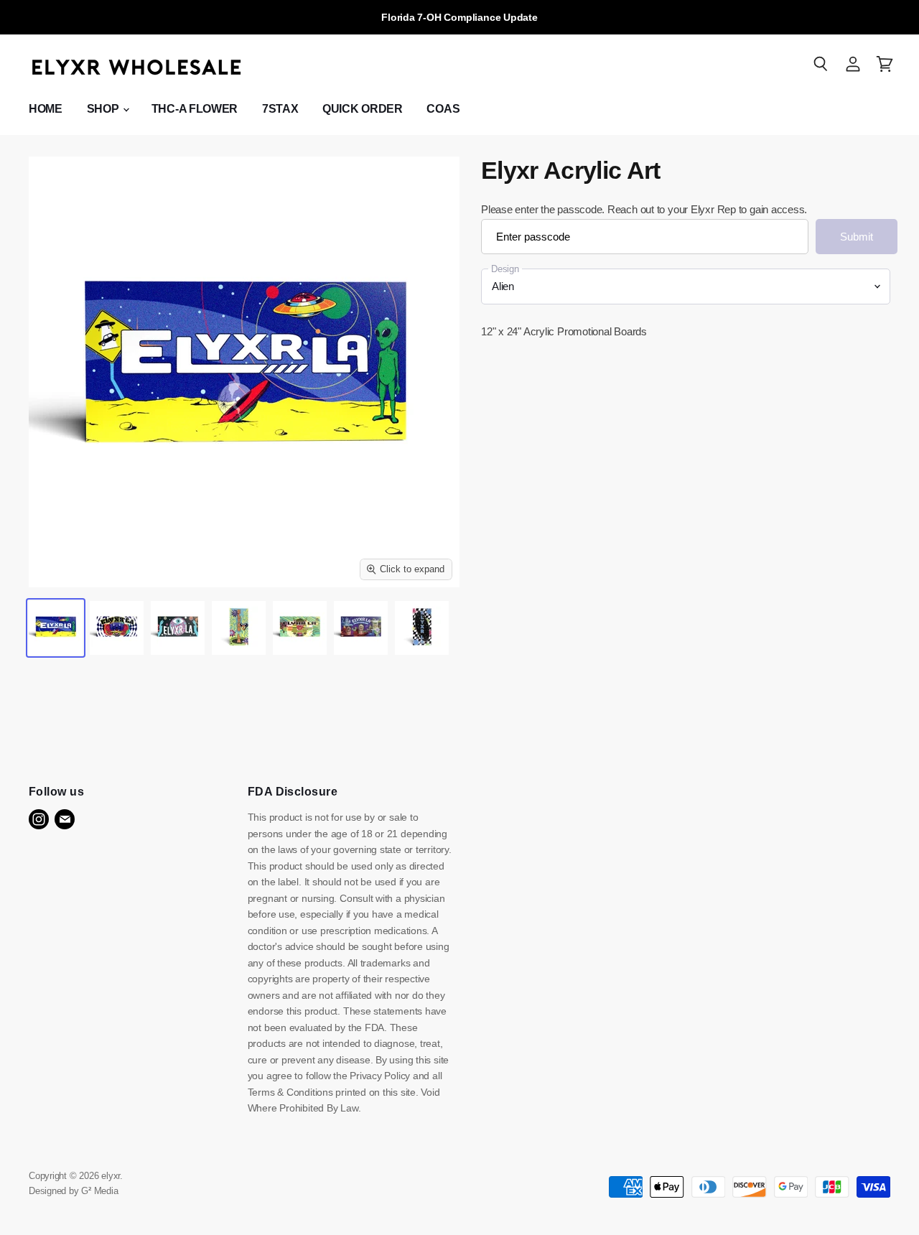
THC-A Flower (194, 109)
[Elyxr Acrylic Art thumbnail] (55, 628)
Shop (104, 109)
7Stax (280, 109)
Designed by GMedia (73, 1190)
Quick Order (362, 109)
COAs (443, 109)
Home (45, 109)
